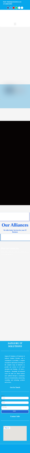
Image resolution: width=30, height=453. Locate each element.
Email (2, 400)
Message (3, 405)
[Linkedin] (22, 8)
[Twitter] (11, 8)
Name (2, 396)
